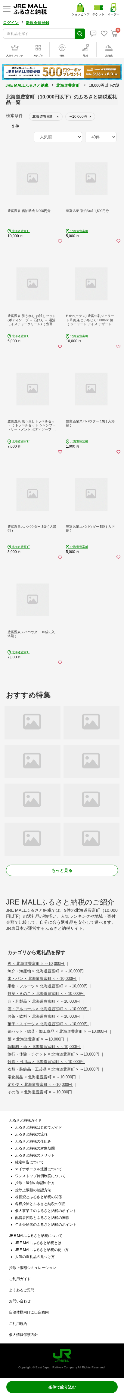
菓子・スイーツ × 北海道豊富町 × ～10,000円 (48, 1024)
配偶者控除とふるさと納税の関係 (42, 1218)
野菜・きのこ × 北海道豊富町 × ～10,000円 (46, 993)
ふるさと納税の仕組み (33, 1141)
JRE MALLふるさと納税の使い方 (42, 1250)
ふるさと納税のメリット (35, 1155)
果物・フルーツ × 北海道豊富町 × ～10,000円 (48, 986)
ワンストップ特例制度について (40, 1176)
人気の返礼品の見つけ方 (35, 1257)
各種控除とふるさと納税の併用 (40, 1204)
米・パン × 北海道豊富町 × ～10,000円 (42, 978)
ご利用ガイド (20, 1279)
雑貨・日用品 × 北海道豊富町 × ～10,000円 (46, 1061)
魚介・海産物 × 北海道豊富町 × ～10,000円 (46, 971)
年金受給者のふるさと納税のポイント (45, 1224)
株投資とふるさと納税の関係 (38, 1197)
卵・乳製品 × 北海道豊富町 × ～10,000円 (44, 1001)
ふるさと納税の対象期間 (35, 1148)
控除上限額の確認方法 (33, 1190)
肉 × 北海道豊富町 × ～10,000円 (36, 963)
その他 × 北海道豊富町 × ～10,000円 (40, 1092)
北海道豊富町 (68, 85)
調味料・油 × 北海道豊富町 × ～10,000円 (44, 1046)
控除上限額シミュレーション (32, 1268)
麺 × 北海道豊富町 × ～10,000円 (36, 1039)
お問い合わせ (20, 1301)
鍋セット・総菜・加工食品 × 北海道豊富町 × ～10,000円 (58, 1031)
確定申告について (29, 1162)
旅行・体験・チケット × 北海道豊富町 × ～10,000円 (54, 1054)
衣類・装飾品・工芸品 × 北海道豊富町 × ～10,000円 (54, 1069)
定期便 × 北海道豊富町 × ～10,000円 (40, 1084)
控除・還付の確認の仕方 (35, 1183)
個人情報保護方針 (23, 1335)
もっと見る (62, 870)
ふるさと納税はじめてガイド (38, 1127)
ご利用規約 (18, 1324)
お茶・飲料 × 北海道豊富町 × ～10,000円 (44, 1016)
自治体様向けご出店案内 (29, 1312)
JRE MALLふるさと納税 (26, 85)
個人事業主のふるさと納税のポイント (45, 1211)
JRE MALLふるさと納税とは (38, 1243)
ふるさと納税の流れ (31, 1134)
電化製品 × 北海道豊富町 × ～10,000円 (42, 1077)
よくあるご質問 (21, 1290)
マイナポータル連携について (38, 1169)
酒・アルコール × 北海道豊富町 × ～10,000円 (48, 1009)
